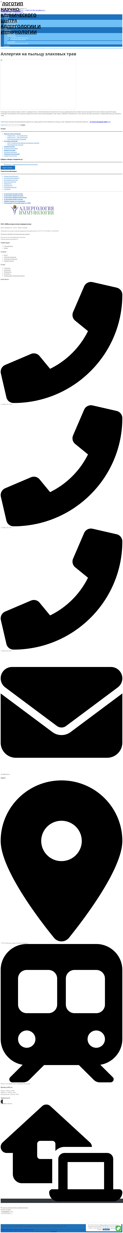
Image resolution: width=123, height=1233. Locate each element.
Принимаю (106, 1229)
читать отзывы (6, 1209)
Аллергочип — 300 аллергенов (17, 137)
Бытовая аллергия (10, 182)
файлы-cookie (103, 1225)
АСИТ (6, 255)
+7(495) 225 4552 (30, 10)
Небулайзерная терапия (15, 145)
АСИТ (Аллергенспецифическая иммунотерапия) (23, 143)
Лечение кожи (11, 26)
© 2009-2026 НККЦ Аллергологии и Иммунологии (17, 1230)
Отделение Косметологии (18, 39)
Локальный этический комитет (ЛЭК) (17, 43)
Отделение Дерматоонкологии (19, 37)
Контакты (7, 46)
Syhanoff (54, 1231)
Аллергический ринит (11, 176)
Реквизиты (7, 272)
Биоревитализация (10, 152)
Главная (6, 15)
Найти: (3, 125)
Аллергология (11, 34)
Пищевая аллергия (10, 187)
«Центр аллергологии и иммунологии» (15, 1208)
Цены (5, 28)
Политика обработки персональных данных (15, 234)
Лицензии (7, 270)
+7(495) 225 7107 (18, 10)
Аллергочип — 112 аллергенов (17, 136)
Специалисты (8, 30)
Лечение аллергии (12, 22)
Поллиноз (7, 189)
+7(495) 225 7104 (6, 10)
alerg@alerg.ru (40, 10)
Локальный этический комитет (14, 276)
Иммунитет (8, 184)
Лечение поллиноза (13, 21)
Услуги (6, 19)
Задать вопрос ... (8, 168)
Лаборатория (11, 42)
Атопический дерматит (11, 178)
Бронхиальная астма (11, 180)
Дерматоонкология (10, 156)
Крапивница (8, 185)
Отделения (7, 32)
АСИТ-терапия (11, 24)
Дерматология (11, 36)
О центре (6, 17)
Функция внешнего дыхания (16, 139)
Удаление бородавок (11, 148)
